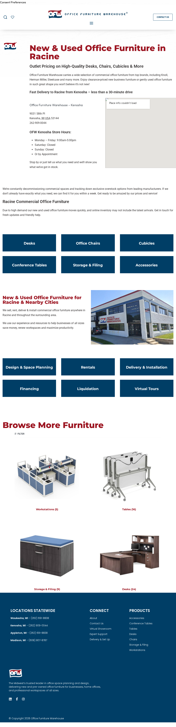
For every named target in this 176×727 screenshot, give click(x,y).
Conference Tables (140, 623)
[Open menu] (91, 23)
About (93, 618)
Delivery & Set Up (100, 639)
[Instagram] (23, 699)
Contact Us (96, 623)
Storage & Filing (138, 644)
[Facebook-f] (16, 699)
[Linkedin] (10, 699)
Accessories (136, 618)
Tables (133, 628)
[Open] (12, 17)
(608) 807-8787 (38, 640)
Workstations (137, 650)
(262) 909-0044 (38, 625)
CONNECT (99, 610)
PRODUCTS (139, 610)
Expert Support (98, 634)
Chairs (133, 639)
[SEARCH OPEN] (5, 17)
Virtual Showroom (100, 628)
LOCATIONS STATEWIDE (32, 610)
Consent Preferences (13, 2)
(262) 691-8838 (40, 618)
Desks (132, 634)
